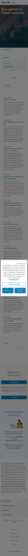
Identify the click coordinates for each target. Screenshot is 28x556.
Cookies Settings (14, 284)
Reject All (7, 290)
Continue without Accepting (21, 263)
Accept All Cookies (20, 290)
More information (14, 279)
